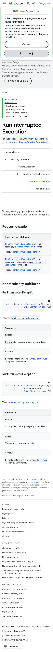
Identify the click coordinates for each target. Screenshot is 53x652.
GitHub (5, 536)
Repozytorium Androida (13, 509)
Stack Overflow (9, 612)
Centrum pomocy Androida (14, 589)
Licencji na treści (37, 482)
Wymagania (7, 513)
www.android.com (10, 602)
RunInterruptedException (19, 244)
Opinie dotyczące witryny (16, 636)
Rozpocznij (26, 53)
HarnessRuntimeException (33, 142)
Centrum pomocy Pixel (12, 593)
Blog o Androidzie (10, 557)
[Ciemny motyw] (49, 301)
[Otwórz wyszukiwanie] (28, 3)
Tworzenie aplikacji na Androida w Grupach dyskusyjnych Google (21, 571)
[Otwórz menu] (4, 3)
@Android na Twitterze (12, 548)
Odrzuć (26, 44)
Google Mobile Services (12, 607)
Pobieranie (7, 518)
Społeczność (23, 626)
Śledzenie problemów (12, 616)
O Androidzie (8, 626)
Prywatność (19, 631)
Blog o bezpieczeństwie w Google (17, 561)
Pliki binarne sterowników (13, 531)
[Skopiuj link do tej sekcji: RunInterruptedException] (38, 292)
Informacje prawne (40, 626)
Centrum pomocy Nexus (13, 598)
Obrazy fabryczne (10, 527)
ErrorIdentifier (24, 246)
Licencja (7, 631)
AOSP (4, 92)
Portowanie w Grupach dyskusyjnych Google (22, 577)
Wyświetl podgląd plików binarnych (18, 522)
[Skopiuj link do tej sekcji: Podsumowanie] (30, 227)
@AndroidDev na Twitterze (14, 552)
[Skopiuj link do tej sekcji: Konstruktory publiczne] (43, 284)
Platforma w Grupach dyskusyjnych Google (21, 566)
